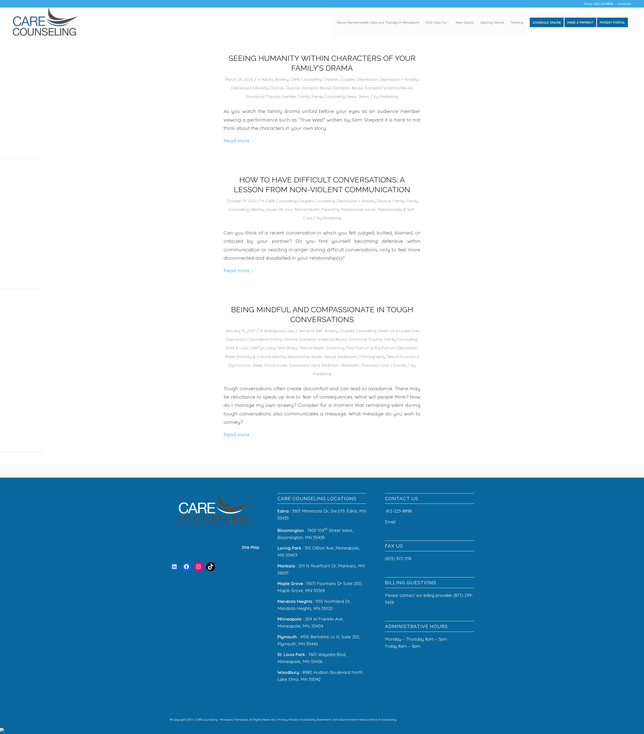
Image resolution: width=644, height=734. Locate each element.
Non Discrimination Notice (350, 719)
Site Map (250, 547)
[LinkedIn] (174, 566)
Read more (237, 140)
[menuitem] (623, 4)
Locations (624, 4)
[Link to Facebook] (440, 718)
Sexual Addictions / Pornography (354, 356)
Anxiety (282, 79)
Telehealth (350, 365)
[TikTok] (210, 566)
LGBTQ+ (257, 347)
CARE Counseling (305, 79)
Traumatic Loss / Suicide (383, 365)
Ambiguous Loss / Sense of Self (293, 330)
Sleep (258, 365)
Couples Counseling (316, 200)
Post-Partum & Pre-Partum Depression (381, 347)
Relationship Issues (358, 209)
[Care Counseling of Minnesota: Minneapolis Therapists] (45, 22)
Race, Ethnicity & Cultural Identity (255, 356)
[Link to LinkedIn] (455, 718)
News (352, 96)
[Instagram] (198, 566)
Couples (347, 79)
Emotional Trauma (263, 96)
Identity (257, 209)
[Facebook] (186, 566)
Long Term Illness (282, 347)
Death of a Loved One (398, 330)
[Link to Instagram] (448, 718)
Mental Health (307, 209)
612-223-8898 (399, 511)
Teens (363, 96)
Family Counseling (328, 96)
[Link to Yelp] (463, 718)
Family (304, 96)
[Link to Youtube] (470, 718)
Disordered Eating (265, 339)
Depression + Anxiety (399, 79)
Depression (367, 79)
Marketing (389, 96)
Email (391, 521)
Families (289, 96)
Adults (267, 79)
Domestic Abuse (316, 87)
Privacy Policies (288, 719)
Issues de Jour (279, 209)
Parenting (330, 209)
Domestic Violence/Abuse (388, 87)
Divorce (277, 87)
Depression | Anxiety (249, 87)
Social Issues (276, 365)
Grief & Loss (237, 347)
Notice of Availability (382, 719)
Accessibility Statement (315, 719)
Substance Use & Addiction (314, 365)
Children (330, 79)
